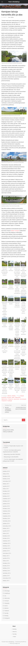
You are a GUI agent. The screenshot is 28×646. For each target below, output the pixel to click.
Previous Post (8, 409)
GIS (5, 595)
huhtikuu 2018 (6, 478)
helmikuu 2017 (6, 501)
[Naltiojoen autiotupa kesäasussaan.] (11, 282)
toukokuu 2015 (6, 540)
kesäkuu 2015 (6, 538)
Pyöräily (6, 613)
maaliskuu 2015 (6, 543)
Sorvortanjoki (23, 399)
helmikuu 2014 (6, 570)
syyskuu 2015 (6, 531)
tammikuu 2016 (6, 521)
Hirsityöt (6, 600)
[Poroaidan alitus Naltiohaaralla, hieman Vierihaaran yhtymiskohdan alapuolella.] (23, 263)
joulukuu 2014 (6, 550)
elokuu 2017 (6, 488)
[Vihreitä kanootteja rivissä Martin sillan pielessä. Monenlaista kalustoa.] (23, 380)
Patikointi (6, 610)
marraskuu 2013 (7, 578)
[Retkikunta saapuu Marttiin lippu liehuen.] (11, 380)
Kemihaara (3, 397)
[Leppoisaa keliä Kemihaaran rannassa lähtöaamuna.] (14, 56)
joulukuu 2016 (6, 503)
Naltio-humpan (15, 230)
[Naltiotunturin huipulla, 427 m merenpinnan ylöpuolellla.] (14, 156)
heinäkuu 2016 (6, 508)
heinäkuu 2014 (6, 563)
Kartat (6, 605)
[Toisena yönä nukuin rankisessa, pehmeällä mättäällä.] (11, 319)
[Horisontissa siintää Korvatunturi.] (4, 319)
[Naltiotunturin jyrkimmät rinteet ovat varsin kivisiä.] (17, 298)
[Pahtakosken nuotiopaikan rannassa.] (17, 362)
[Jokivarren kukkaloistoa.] (4, 282)
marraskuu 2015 (7, 526)
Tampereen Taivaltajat (6, 400)
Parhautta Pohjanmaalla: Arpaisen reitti (13, 445)
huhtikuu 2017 (6, 496)
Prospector (10, 399)
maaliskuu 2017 (6, 498)
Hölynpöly (6, 603)
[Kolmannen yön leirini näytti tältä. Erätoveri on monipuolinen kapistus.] (4, 341)
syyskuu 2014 (6, 558)
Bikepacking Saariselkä (9, 454)
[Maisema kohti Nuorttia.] (11, 298)
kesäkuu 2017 (6, 493)
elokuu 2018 (6, 473)
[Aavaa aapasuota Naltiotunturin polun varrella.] (14, 110)
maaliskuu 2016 (6, 516)
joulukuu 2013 (6, 575)
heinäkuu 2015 (6, 536)
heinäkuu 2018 (6, 476)
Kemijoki (9, 397)
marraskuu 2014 (7, 553)
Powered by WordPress (20, 641)
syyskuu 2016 (6, 506)
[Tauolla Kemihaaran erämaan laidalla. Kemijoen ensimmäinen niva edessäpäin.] (23, 319)
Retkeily (14, 395)
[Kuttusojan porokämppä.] (11, 341)
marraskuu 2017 (7, 481)
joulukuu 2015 (6, 523)
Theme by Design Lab (14, 643)
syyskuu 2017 (6, 486)
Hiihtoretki (7, 598)
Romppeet (7, 618)
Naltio (13, 397)
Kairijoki (22, 395)
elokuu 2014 (6, 560)
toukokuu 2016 (6, 511)
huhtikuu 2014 (6, 568)
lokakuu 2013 (6, 580)
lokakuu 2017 (6, 483)
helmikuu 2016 (6, 518)
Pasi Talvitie (11, 17)
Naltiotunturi (4, 399)
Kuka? (14, 636)
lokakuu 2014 (6, 555)
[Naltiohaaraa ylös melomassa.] (11, 263)
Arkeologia (7, 590)
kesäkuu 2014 (6, 565)
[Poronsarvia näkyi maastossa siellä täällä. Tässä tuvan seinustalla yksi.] (17, 282)
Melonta (9, 395)
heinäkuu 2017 (6, 491)
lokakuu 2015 (6, 528)
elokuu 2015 (6, 533)
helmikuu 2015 (6, 545)
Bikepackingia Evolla (9, 456)
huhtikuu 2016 (6, 513)
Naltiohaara (17, 397)
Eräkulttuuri (7, 593)
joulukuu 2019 (6, 471)
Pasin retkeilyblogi (14, 2)
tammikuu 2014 (6, 573)
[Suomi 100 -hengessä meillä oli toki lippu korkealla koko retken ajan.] (17, 380)
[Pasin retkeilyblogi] (14, 6)
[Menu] (2, 1)
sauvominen (16, 399)
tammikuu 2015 (6, 548)
